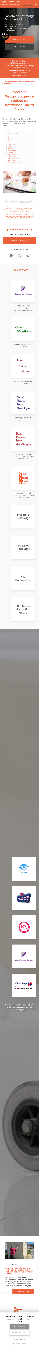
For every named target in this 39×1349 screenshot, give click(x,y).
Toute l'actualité (23, 1291)
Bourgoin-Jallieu (13, 133)
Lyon (9, 147)
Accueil (4, 80)
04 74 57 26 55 (19, 47)
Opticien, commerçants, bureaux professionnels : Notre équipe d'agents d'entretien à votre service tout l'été (19, 214)
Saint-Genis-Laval (13, 158)
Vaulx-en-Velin (12, 166)
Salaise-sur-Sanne (14, 164)
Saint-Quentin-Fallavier (15, 162)
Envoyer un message (19, 240)
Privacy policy (20, 1344)
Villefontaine (11, 168)
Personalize (20, 1339)
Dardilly (10, 139)
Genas (10, 141)
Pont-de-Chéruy (13, 150)
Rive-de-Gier (11, 154)
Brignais (10, 135)
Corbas (10, 137)
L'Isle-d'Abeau (12, 145)
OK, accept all (20, 1327)
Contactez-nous (28, 3)
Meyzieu (10, 148)
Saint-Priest (11, 160)
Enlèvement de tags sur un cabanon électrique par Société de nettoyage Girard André (19, 1271)
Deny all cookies (20, 1333)
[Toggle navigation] (36, 3)
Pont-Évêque (12, 152)
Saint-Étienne (12, 156)
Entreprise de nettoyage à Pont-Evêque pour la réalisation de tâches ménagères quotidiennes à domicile (19, 209)
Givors (10, 143)
